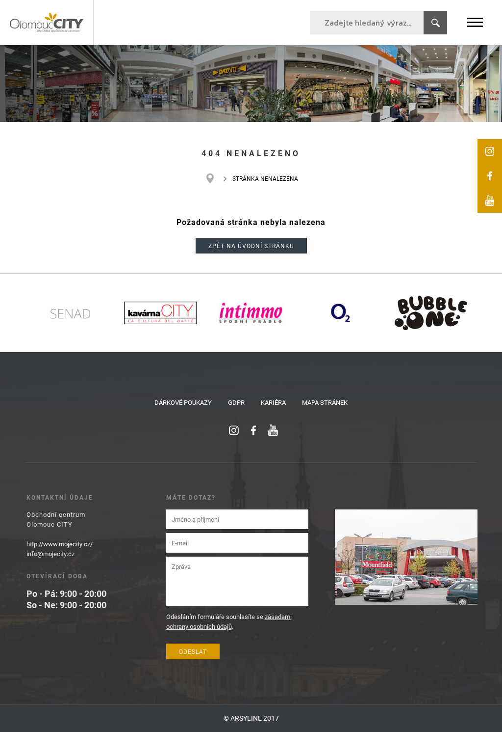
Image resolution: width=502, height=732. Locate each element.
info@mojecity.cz (50, 553)
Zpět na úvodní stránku (251, 246)
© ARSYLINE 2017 (251, 718)
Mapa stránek (325, 402)
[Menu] (475, 22)
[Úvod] (215, 178)
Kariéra (273, 402)
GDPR (236, 402)
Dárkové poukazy (183, 402)
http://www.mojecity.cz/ (59, 543)
